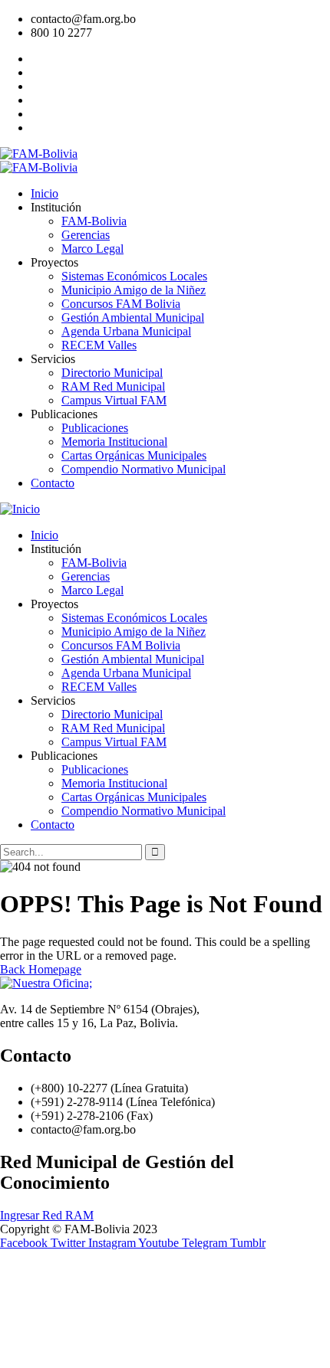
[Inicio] (20, 508)
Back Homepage (40, 969)
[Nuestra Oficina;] (46, 983)
